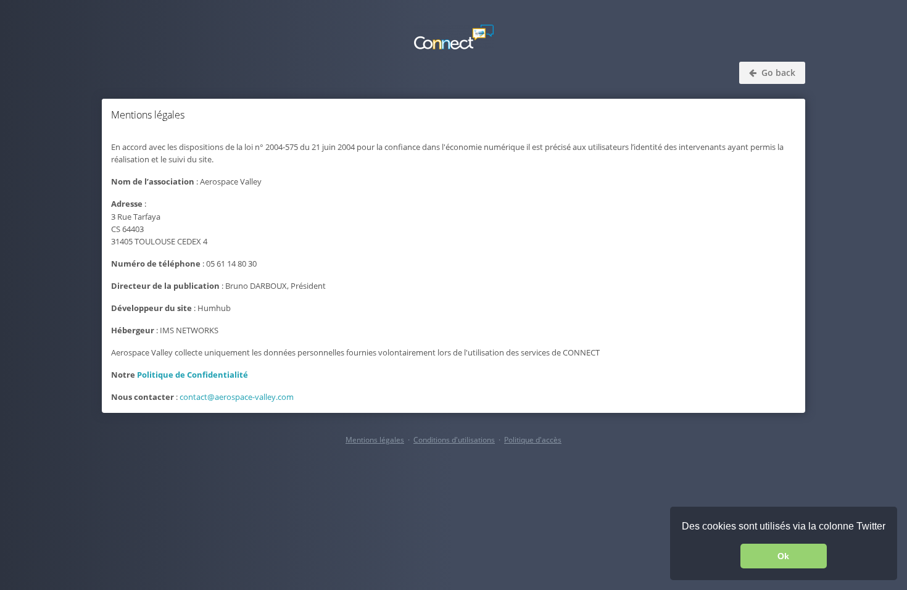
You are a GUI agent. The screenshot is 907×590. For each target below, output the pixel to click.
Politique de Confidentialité (192, 374)
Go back (777, 72)
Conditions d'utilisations (454, 439)
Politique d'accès (532, 439)
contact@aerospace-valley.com (237, 396)
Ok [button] (783, 556)
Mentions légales (375, 439)
